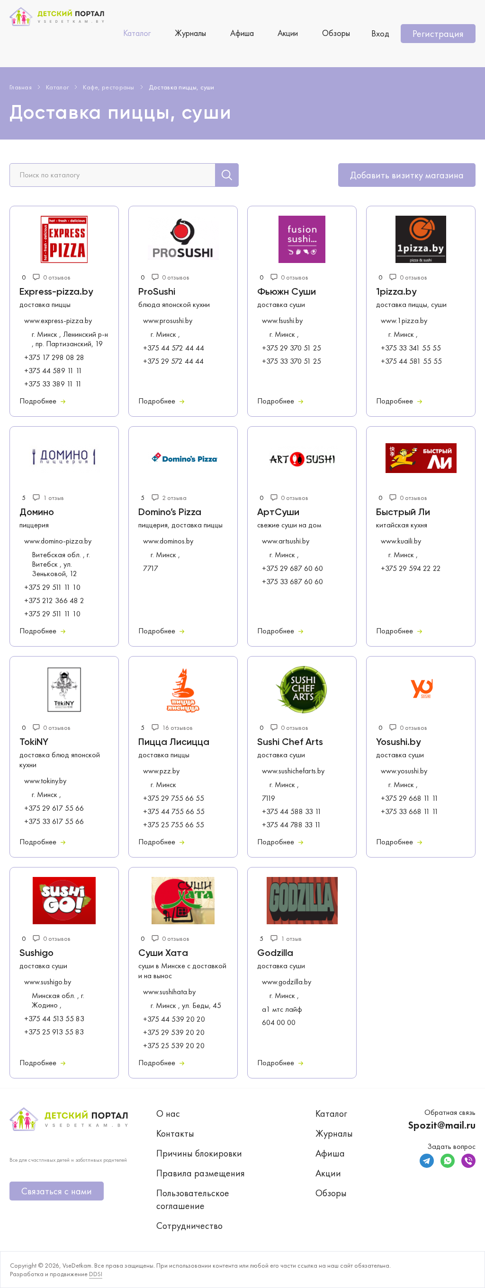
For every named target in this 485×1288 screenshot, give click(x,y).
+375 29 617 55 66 (54, 808)
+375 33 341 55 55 (411, 348)
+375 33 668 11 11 (410, 811)
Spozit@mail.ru (442, 1125)
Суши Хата (163, 953)
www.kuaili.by (401, 541)
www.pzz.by (161, 771)
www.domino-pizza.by (57, 541)
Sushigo (36, 953)
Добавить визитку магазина (407, 175)
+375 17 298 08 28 (54, 357)
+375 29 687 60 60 (292, 568)
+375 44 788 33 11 (291, 825)
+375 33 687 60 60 (292, 582)
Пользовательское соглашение (192, 1199)
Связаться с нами (56, 1191)
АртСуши (278, 512)
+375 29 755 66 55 (173, 798)
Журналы (190, 32)
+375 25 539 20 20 (174, 1046)
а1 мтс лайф (282, 1009)
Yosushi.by (398, 742)
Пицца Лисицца (173, 742)
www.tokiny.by (45, 781)
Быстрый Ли (403, 512)
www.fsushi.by (282, 320)
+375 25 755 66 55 (173, 825)
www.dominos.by (168, 541)
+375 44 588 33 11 (292, 811)
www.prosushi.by (167, 320)
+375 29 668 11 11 (410, 798)
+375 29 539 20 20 (174, 1032)
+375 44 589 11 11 (53, 371)
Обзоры (336, 32)
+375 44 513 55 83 (54, 1019)
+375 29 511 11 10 (52, 587)
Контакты (175, 1133)
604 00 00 (279, 1022)
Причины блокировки (199, 1153)
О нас (168, 1113)
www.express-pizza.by (58, 320)
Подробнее (38, 401)
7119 (268, 798)
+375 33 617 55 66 (54, 821)
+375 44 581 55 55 (411, 361)
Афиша (242, 32)
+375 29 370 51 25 (291, 348)
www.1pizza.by (404, 320)
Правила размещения (200, 1173)
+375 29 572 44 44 (173, 361)
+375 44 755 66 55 (174, 811)
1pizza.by (396, 292)
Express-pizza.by (56, 292)
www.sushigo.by (47, 982)
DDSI (95, 1274)
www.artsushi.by (285, 541)
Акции (288, 32)
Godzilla (275, 953)
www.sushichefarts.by (293, 771)
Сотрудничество (189, 1225)
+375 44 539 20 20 (174, 1019)
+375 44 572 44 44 (173, 348)
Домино (36, 512)
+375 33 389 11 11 (53, 384)
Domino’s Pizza (169, 512)
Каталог (137, 32)
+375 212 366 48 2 (54, 600)
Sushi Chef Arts (290, 742)
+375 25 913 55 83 (54, 1032)
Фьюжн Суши (286, 292)
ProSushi (156, 292)
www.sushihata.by (169, 992)
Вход (380, 33)
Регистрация (438, 33)
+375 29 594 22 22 (411, 568)
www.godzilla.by (286, 982)
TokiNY (33, 742)
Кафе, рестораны (109, 87)
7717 (150, 568)
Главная (20, 87)
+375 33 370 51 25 (291, 361)
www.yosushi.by (404, 771)
